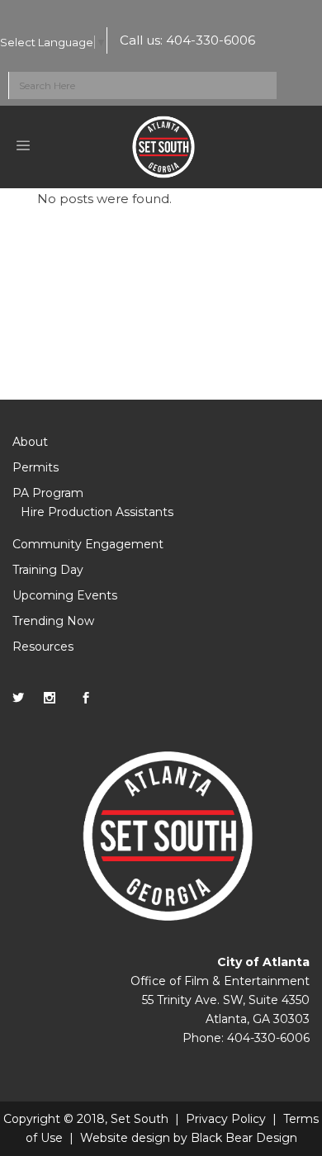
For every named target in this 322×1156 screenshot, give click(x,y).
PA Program (47, 493)
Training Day (47, 569)
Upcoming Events (64, 595)
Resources (42, 646)
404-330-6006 (210, 40)
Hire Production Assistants (97, 512)
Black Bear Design (244, 1137)
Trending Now (53, 621)
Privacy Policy (226, 1118)
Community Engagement (87, 544)
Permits (35, 467)
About (30, 441)
